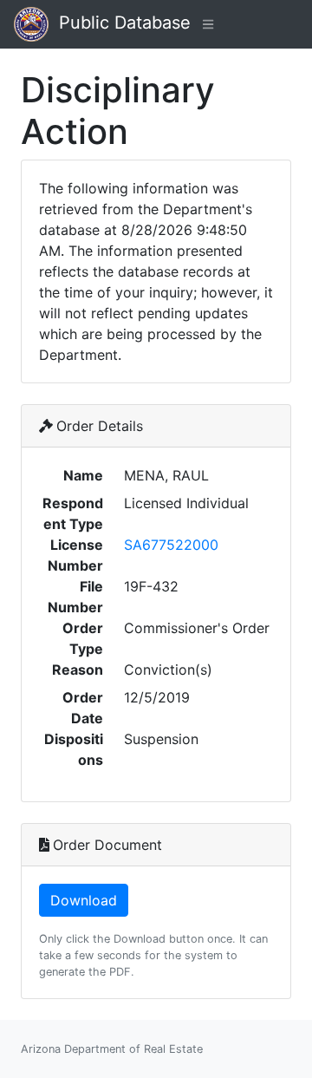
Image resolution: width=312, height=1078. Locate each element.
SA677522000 (171, 544)
